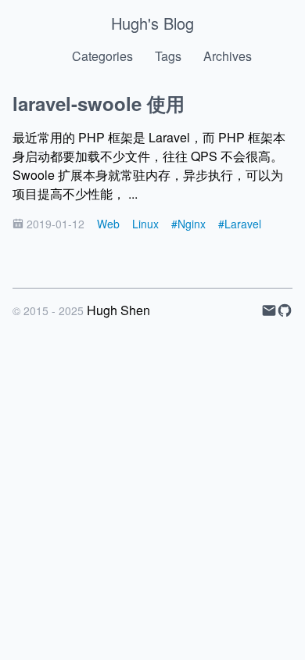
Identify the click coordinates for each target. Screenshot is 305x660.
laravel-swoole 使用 (99, 103)
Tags (168, 56)
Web (108, 223)
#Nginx (188, 223)
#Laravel (239, 223)
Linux (145, 223)
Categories (102, 56)
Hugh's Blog (152, 23)
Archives (227, 56)
